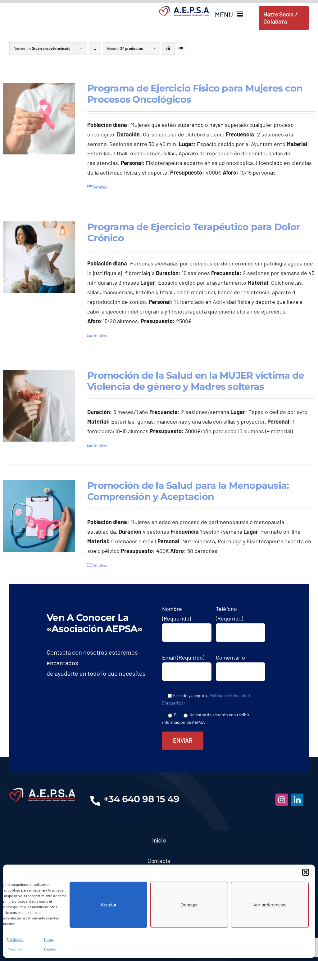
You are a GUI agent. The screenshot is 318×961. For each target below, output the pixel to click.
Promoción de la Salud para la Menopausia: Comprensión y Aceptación (188, 491)
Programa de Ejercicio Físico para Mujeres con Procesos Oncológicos (194, 93)
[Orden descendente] (95, 48)
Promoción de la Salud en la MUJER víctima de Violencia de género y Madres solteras (195, 381)
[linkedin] (297, 800)
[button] (305, 872)
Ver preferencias (270, 904)
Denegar (189, 904)
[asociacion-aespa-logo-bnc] (42, 790)
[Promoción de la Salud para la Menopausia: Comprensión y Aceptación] (39, 516)
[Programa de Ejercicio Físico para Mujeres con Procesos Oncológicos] (39, 118)
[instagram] (281, 800)
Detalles (99, 186)
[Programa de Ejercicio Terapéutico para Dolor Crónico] (39, 257)
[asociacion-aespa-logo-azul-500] (184, 9)
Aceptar (108, 904)
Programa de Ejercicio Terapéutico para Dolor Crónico (193, 232)
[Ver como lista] (181, 48)
